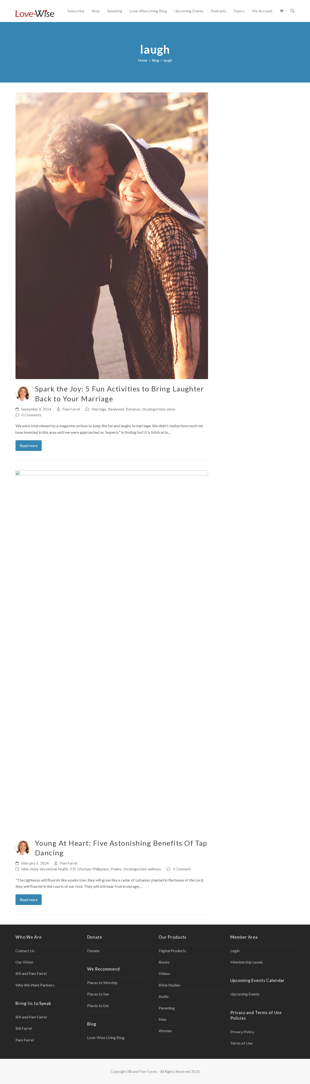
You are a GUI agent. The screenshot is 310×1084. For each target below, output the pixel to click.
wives (170, 409)
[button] (281, 11)
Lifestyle (84, 869)
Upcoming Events (245, 994)
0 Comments (31, 415)
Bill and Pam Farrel (31, 973)
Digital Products (172, 950)
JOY (73, 869)
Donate (93, 950)
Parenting (167, 1008)
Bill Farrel (24, 1028)
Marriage (99, 409)
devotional (48, 869)
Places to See (98, 994)
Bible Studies (169, 985)
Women (165, 1030)
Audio (164, 996)
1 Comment (182, 869)
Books (164, 962)
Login (235, 950)
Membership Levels (246, 962)
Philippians (100, 869)
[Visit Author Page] (23, 393)
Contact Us (25, 950)
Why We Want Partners (35, 985)
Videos (164, 973)
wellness (154, 869)
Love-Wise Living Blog (105, 1037)
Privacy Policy (242, 1031)
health (63, 869)
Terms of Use (241, 1043)
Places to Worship (102, 982)
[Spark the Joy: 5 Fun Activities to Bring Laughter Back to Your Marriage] (112, 235)
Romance (133, 409)
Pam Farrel (71, 409)
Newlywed (116, 409)
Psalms (116, 869)
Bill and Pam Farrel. (142, 1071)
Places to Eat (98, 1005)
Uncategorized (153, 409)
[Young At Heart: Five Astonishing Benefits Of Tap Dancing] (112, 651)
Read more (29, 445)
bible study (30, 869)
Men (162, 1019)
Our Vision (24, 962)
